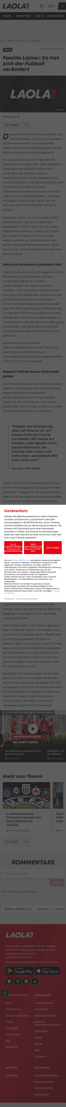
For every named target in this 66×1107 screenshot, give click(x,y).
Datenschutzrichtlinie (28, 599)
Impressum (9, 599)
